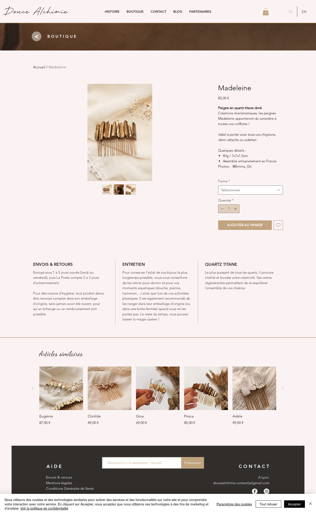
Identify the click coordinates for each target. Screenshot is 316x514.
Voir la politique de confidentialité (44, 508)
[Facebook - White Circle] (254, 491)
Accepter (294, 504)
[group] (158, 396)
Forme (224, 181)
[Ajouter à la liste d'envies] (278, 225)
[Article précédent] (32, 388)
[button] (266, 11)
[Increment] (236, 209)
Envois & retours (59, 477)
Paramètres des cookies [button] (234, 504)
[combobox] (250, 189)
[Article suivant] (283, 388)
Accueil (39, 67)
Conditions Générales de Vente (70, 488)
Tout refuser (268, 504)
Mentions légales (59, 483)
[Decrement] (222, 209)
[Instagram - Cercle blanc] (266, 491)
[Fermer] (310, 504)
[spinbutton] (229, 209)
